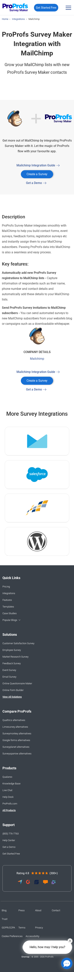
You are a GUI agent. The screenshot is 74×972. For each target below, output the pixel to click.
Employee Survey (11, 650)
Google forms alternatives (16, 740)
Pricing (6, 586)
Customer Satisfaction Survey (18, 643)
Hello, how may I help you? (47, 947)
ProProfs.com (9, 803)
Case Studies (9, 613)
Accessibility (32, 936)
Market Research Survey (15, 656)
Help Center (8, 840)
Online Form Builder (13, 690)
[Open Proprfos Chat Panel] (66, 963)
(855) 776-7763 (10, 833)
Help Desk (7, 796)
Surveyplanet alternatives (15, 746)
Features (7, 600)
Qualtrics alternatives (13, 720)
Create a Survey (37, 174)
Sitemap (25, 957)
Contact (56, 910)
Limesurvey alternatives (15, 726)
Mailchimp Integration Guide (36, 165)
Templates (8, 606)
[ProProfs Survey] (15, 7)
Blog (4, 910)
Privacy (39, 927)
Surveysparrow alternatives (16, 753)
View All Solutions (12, 696)
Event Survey (9, 670)
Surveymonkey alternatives (16, 733)
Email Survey (9, 676)
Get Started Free (46, 7)
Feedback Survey (11, 663)
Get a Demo (34, 183)
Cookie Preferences (12, 936)
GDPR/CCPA (8, 927)
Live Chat (7, 790)
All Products (9, 810)
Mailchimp (37, 358)
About (38, 910)
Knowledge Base (11, 783)
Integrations (8, 593)
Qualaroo (7, 776)
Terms (21, 927)
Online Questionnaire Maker (17, 683)
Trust (4, 919)
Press (21, 910)
